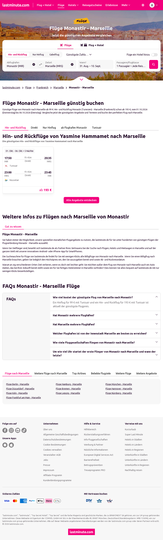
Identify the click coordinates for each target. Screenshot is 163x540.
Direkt (34, 127)
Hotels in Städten (133, 439)
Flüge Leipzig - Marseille (68, 393)
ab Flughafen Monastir (74, 127)
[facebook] (4, 430)
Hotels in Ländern (133, 444)
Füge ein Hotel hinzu (138, 54)
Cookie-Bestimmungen (54, 444)
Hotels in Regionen (134, 450)
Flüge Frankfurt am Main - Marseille (23, 397)
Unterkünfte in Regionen (137, 465)
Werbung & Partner (93, 444)
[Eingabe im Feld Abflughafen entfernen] (33, 64)
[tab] (65, 45)
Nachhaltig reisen (133, 470)
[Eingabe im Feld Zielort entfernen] (72, 64)
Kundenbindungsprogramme (57, 480)
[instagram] (11, 430)
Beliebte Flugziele (101, 373)
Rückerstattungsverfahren (97, 434)
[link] (27, 170)
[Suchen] (153, 64)
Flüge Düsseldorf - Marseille (20, 388)
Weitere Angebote (146, 373)
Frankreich (42, 87)
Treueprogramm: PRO (94, 470)
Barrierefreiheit (91, 460)
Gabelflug (54, 54)
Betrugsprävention (93, 465)
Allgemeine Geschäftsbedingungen (60, 434)
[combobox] (21, 65)
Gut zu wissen (13, 226)
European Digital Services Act (98, 455)
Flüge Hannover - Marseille (119, 388)
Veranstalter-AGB (52, 455)
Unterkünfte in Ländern (136, 460)
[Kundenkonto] (154, 5)
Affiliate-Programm (52, 475)
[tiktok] (24, 430)
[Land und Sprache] (143, 5)
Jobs (45, 460)
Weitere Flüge (123, 373)
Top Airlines (79, 373)
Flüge (28, 87)
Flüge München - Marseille (119, 384)
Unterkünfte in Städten (136, 455)
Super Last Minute (134, 434)
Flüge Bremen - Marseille (68, 388)
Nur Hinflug (38, 54)
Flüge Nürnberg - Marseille (119, 393)
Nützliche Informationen (96, 450)
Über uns (47, 429)
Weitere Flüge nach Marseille (50, 373)
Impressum (48, 470)
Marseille (58, 87)
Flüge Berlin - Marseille (17, 384)
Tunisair (96, 127)
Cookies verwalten (52, 450)
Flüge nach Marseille (17, 373)
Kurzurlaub (130, 429)
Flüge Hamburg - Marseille (69, 384)
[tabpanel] (81, 166)
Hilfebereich (90, 429)
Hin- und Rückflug (17, 54)
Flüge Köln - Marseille (17, 393)
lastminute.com (11, 87)
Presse (46, 465)
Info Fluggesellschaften (96, 439)
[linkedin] (17, 430)
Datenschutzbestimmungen (57, 439)
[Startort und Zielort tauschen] (40, 64)
